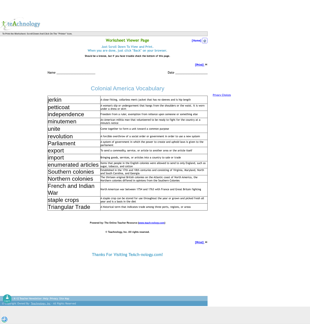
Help (45, 298)
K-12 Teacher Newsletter (28, 298)
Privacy (54, 298)
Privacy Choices (222, 94)
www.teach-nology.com (152, 222)
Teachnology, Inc (40, 303)
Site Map (64, 298)
